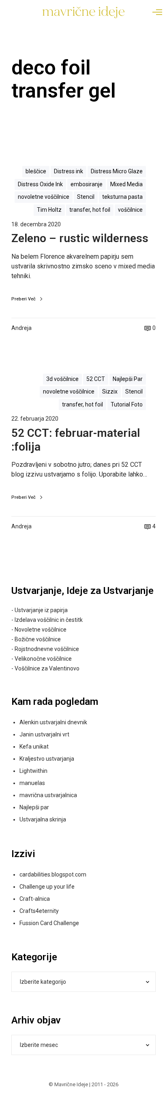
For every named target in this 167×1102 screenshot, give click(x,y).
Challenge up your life (47, 886)
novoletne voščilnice (43, 197)
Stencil (85, 197)
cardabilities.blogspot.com (52, 874)
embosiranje (87, 184)
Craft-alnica (34, 899)
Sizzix (110, 391)
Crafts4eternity (39, 911)
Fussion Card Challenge (49, 923)
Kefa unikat (34, 746)
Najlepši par (34, 807)
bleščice (36, 171)
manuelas (32, 783)
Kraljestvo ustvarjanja (46, 758)
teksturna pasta (122, 197)
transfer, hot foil (89, 209)
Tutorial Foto (127, 404)
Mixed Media (126, 184)
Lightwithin (33, 771)
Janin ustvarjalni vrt (44, 734)
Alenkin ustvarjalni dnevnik (53, 722)
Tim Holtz (49, 209)
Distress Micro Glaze (117, 171)
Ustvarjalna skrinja (42, 819)
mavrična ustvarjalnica (48, 795)
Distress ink (68, 171)
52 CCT (95, 379)
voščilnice (130, 209)
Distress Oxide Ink (40, 184)
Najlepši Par (128, 379)
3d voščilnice (62, 379)
